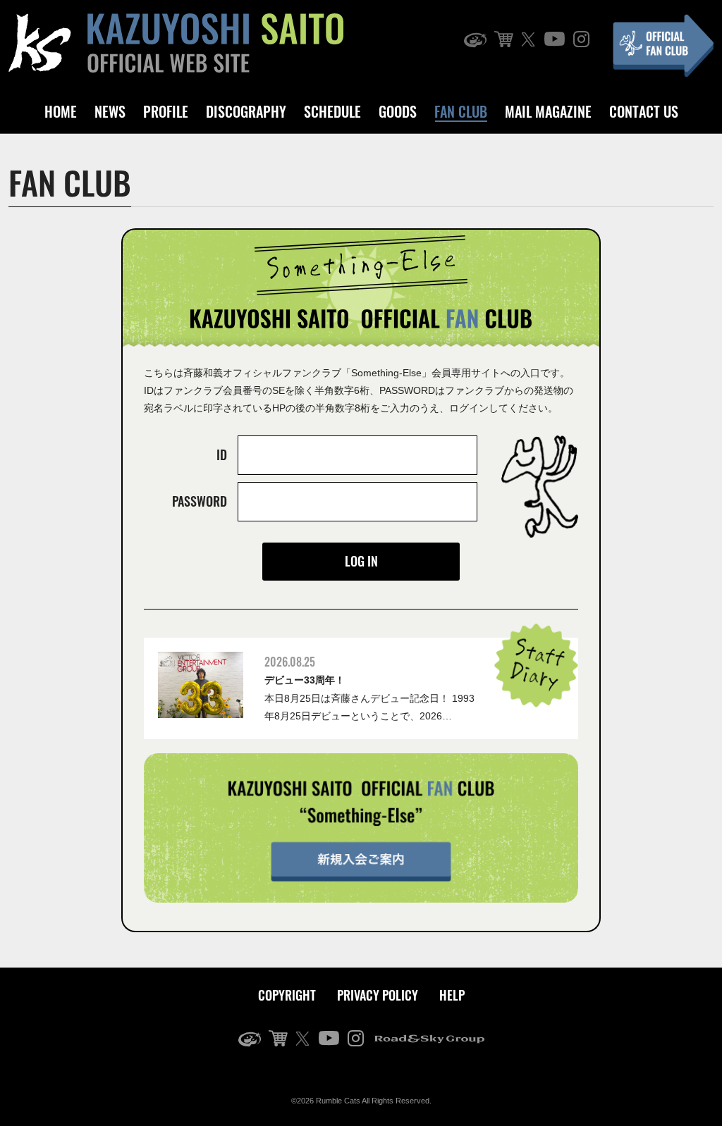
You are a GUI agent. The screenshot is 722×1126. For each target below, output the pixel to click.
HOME (60, 111)
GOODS (398, 111)
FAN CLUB (460, 111)
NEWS (110, 111)
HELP (452, 995)
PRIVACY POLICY (377, 995)
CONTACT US (643, 111)
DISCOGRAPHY (246, 111)
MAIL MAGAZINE (548, 111)
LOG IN (361, 561)
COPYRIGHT (287, 995)
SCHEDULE (332, 111)
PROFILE (165, 111)
